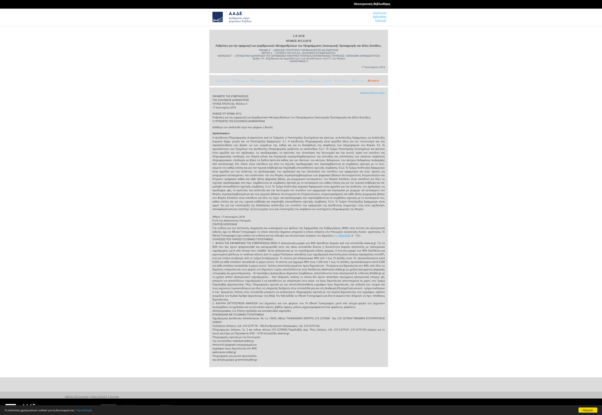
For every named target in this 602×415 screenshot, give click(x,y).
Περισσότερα (84, 410)
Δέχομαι (588, 410)
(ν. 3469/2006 (342, 235)
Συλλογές (380, 20)
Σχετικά (114, 396)
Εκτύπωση (359, 80)
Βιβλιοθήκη (379, 16)
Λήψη (328, 80)
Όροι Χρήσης (99, 396)
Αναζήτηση (379, 13)
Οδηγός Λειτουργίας (77, 396)
